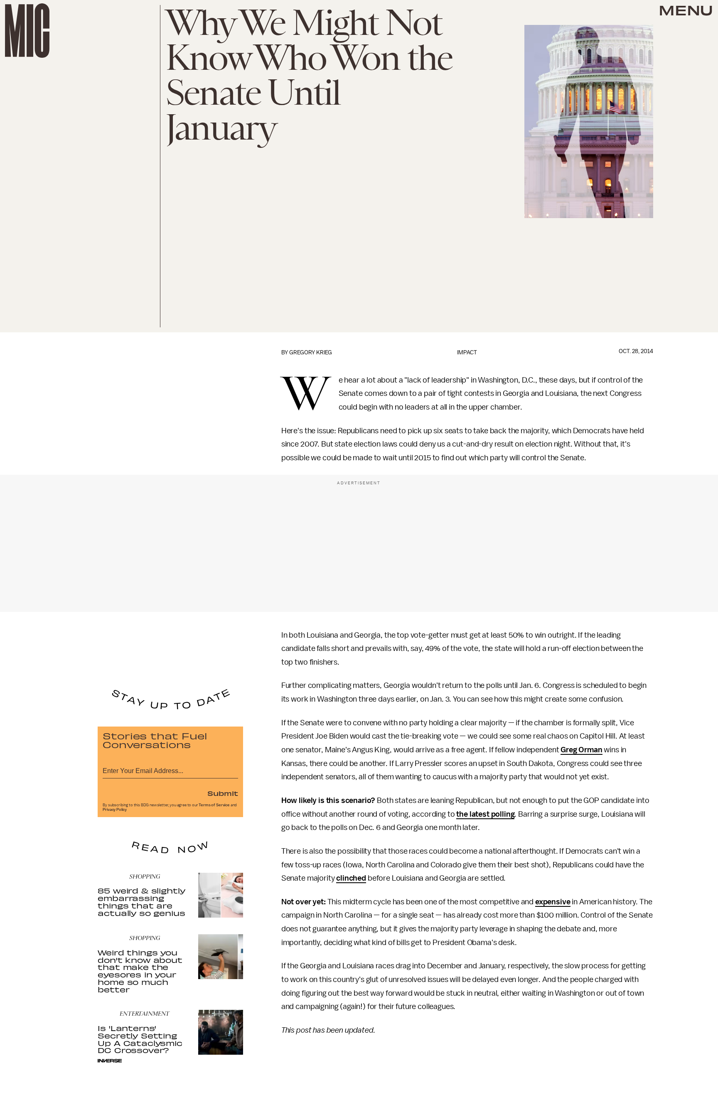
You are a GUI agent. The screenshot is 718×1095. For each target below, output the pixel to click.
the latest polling (485, 814)
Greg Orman (581, 750)
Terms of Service (214, 805)
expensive (552, 902)
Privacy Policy (115, 810)
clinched (351, 878)
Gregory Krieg (310, 352)
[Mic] (27, 30)
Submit (222, 793)
